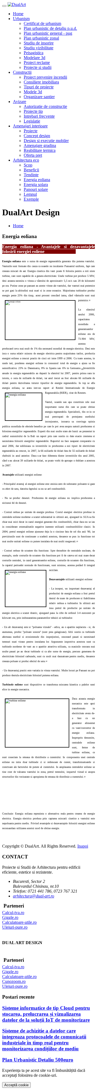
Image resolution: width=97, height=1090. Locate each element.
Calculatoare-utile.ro (19, 922)
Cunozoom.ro (14, 981)
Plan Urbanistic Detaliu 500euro (37, 1060)
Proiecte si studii (37, 67)
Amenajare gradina (40, 145)
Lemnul (30, 194)
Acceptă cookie (16, 1085)
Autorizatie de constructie (45, 106)
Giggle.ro (10, 917)
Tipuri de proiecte (39, 87)
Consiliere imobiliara (41, 82)
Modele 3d (33, 91)
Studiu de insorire (39, 43)
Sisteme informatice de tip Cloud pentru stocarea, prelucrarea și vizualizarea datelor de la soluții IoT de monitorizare (46, 1014)
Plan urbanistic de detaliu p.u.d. (50, 28)
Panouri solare (36, 189)
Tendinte (31, 174)
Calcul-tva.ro (13, 912)
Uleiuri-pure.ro (14, 927)
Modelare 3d (34, 57)
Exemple (31, 199)
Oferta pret (33, 155)
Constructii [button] (22, 72)
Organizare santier (39, 96)
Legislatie (32, 121)
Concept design (37, 135)
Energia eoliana (37, 179)
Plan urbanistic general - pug (48, 33)
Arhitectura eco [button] (26, 160)
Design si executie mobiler (46, 140)
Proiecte (30, 131)
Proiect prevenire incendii (45, 77)
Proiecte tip (33, 111)
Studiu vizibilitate (38, 48)
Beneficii (31, 170)
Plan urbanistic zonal (41, 38)
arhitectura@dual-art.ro (33, 896)
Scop (28, 165)
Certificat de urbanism (42, 23)
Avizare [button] (19, 101)
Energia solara (36, 184)
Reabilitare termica (40, 150)
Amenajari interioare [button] (30, 126)
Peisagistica (33, 52)
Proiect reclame (37, 62)
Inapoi (82, 846)
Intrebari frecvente (39, 116)
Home (18, 13)
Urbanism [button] (21, 18)
